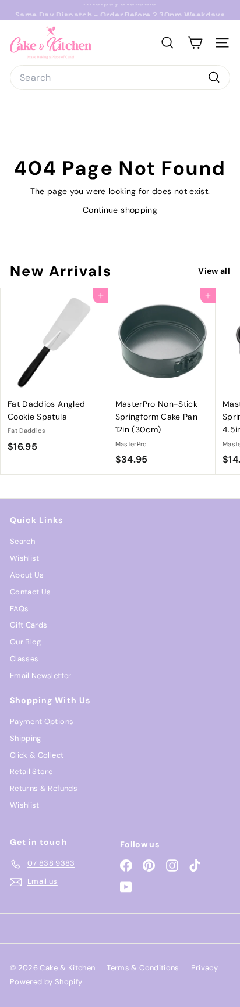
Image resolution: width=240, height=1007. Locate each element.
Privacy (204, 968)
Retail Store (31, 771)
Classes (24, 659)
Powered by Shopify (46, 982)
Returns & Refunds (43, 788)
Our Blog (25, 642)
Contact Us (30, 592)
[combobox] (120, 78)
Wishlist (25, 558)
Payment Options (41, 721)
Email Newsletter (41, 675)
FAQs (19, 609)
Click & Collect (36, 755)
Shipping (25, 738)
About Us (27, 575)
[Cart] (195, 43)
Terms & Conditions (143, 968)
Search (22, 541)
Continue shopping (120, 210)
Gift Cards (29, 625)
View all (214, 271)
